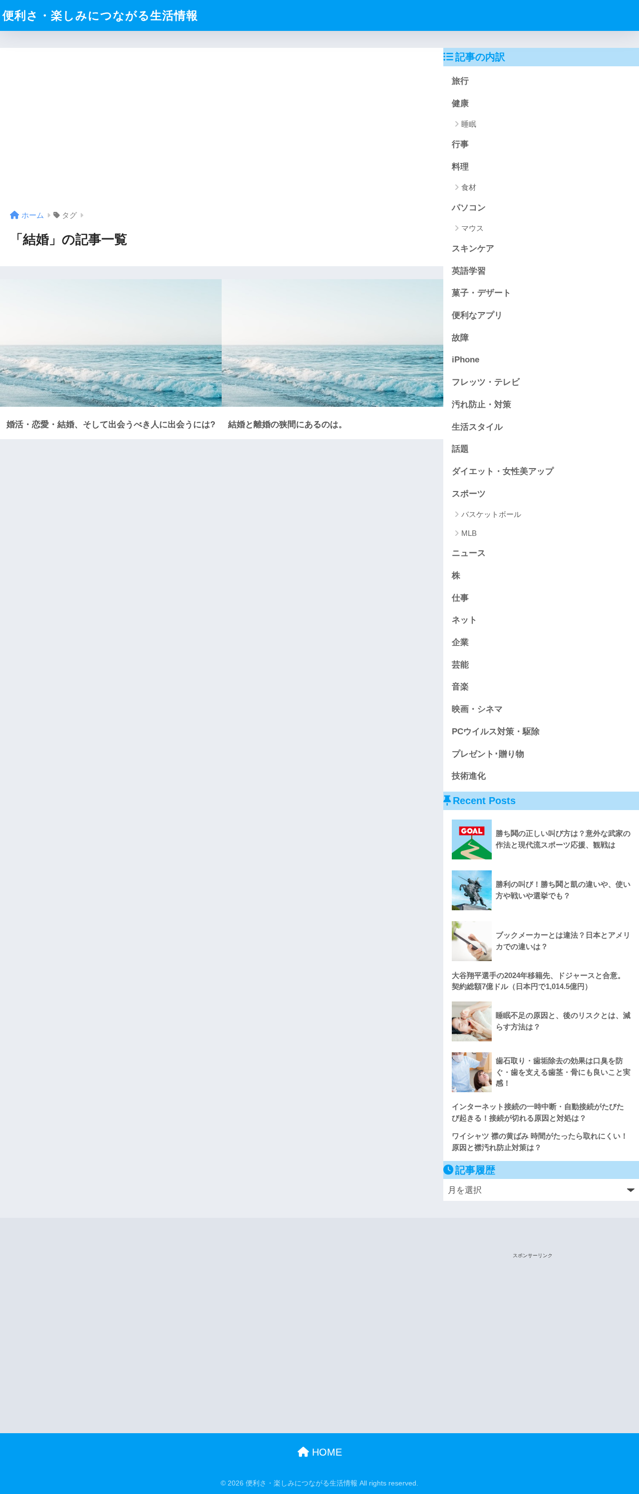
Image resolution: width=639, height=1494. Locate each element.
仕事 (460, 598)
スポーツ (469, 493)
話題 (460, 449)
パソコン (469, 207)
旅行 (460, 81)
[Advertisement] (221, 132)
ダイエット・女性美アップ (503, 471)
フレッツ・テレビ (486, 382)
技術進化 (469, 776)
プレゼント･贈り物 (488, 754)
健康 (460, 103)
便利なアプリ (477, 315)
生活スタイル (477, 427)
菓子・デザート (481, 293)
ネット (464, 620)
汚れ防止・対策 (481, 404)
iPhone (465, 359)
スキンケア (473, 248)
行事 (460, 144)
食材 (468, 187)
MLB (469, 533)
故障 (460, 337)
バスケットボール (491, 514)
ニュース (469, 553)
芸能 (460, 664)
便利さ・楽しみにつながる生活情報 (100, 15)
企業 (460, 642)
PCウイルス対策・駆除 (496, 731)
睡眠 (468, 124)
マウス (472, 228)
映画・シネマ (477, 709)
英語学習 (469, 271)
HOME (325, 1452)
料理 (460, 166)
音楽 (460, 686)
